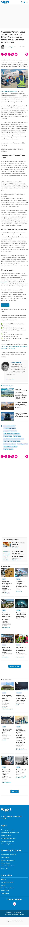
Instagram (4, 282)
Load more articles (14, 666)
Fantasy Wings (17, 436)
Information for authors (7, 866)
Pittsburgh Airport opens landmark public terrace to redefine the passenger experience (6, 618)
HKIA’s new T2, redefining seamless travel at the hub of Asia (21, 584)
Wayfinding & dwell (8, 449)
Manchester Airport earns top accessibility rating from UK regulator (7, 585)
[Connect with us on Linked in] (14, 904)
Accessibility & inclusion (9, 426)
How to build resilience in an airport (18, 543)
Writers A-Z (17, 912)
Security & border (6, 835)
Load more (14, 791)
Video (4, 726)
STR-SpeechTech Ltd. (21, 776)
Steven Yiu (19, 591)
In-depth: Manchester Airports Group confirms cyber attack (21, 414)
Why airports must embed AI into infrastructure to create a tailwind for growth (19, 553)
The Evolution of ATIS (21, 770)
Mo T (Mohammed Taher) (10, 444)
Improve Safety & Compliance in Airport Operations (7, 731)
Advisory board (5, 863)
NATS (17, 705)
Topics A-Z (9, 912)
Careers (3, 885)
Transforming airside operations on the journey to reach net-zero (21, 697)
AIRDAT (4, 740)
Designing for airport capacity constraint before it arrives (7, 649)
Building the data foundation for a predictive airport (21, 614)
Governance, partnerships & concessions (14, 439)
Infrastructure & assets (7, 841)
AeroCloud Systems (21, 749)
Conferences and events (10, 428)
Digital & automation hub (8, 838)
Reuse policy (4, 868)
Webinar (19, 692)
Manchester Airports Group (9, 91)
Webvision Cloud (19, 921)
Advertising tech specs (7, 860)
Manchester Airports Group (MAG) (12, 441)
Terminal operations (22, 444)
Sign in (7, 51)
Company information (7, 882)
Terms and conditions (7, 888)
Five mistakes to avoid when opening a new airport (21, 649)
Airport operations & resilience (10, 832)
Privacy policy (5, 890)
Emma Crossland (8, 436)
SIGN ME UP (5, 305)
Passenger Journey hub (7, 830)
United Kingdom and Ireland (10, 446)
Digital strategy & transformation (11, 433)
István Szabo (5, 657)
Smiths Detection (6, 782)
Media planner (5, 857)
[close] (15, 53)
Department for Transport (10, 431)
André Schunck (20, 657)
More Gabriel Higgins (7, 386)
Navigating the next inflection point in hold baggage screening (6, 773)
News (3, 579)
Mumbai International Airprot (7, 708)
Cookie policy (5, 893)
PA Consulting (16, 547)
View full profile (10, 379)
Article (18, 579)
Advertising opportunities (8, 854)
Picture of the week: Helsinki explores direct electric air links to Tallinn (21, 405)
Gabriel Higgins (9, 47)
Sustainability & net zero (8, 844)
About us (3, 879)
